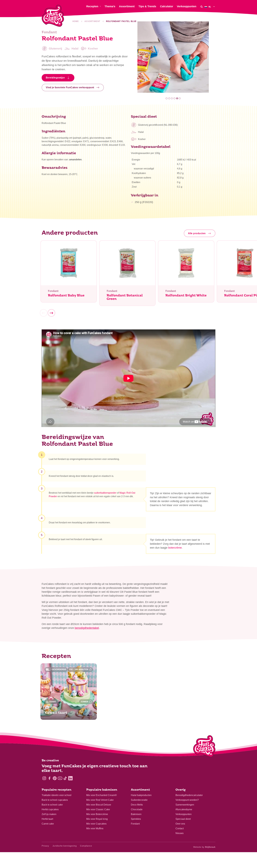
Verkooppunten (183, 814)
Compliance (86, 846)
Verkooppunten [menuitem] (186, 6)
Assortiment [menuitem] (127, 6)
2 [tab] (169, 98)
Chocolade (136, 809)
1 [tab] (167, 98)
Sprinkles (136, 819)
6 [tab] (180, 98)
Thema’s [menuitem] (110, 6)
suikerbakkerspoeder (105, 493)
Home (75, 21)
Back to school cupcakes (55, 800)
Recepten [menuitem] (92, 6)
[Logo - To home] (204, 746)
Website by (204, 847)
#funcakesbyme (183, 809)
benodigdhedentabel (87, 627)
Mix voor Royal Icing (97, 819)
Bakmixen (136, 814)
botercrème (175, 547)
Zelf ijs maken (49, 814)
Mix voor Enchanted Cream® (101, 795)
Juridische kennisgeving (65, 846)
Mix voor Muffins (94, 828)
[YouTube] (60, 778)
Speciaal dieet (183, 819)
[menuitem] (209, 6)
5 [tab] (177, 98)
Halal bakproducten (141, 795)
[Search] (201, 6)
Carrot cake (48, 823)
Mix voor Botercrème (97, 814)
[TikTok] (65, 778)
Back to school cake (52, 804)
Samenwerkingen (184, 804)
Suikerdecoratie (139, 800)
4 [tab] (174, 98)
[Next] (51, 313)
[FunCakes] (53, 16)
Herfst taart (47, 819)
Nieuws (179, 833)
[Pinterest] (54, 778)
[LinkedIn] (70, 778)
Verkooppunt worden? (187, 800)
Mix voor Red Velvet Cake (100, 800)
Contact (179, 828)
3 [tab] (172, 98)
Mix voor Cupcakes (96, 823)
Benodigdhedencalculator (189, 795)
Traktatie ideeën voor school (56, 795)
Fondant (135, 823)
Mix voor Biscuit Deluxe (98, 804)
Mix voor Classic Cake (98, 809)
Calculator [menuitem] (166, 6)
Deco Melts (137, 804)
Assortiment (92, 21)
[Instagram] (44, 778)
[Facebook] (49, 778)
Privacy (45, 846)
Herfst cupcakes (50, 809)
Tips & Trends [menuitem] (147, 6)
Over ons (180, 823)
